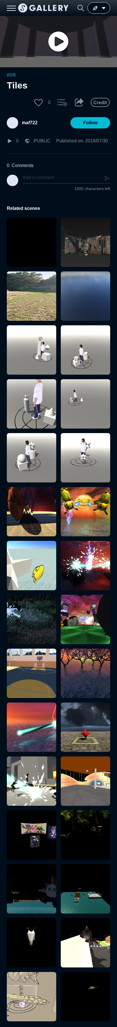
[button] (80, 7)
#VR (11, 75)
